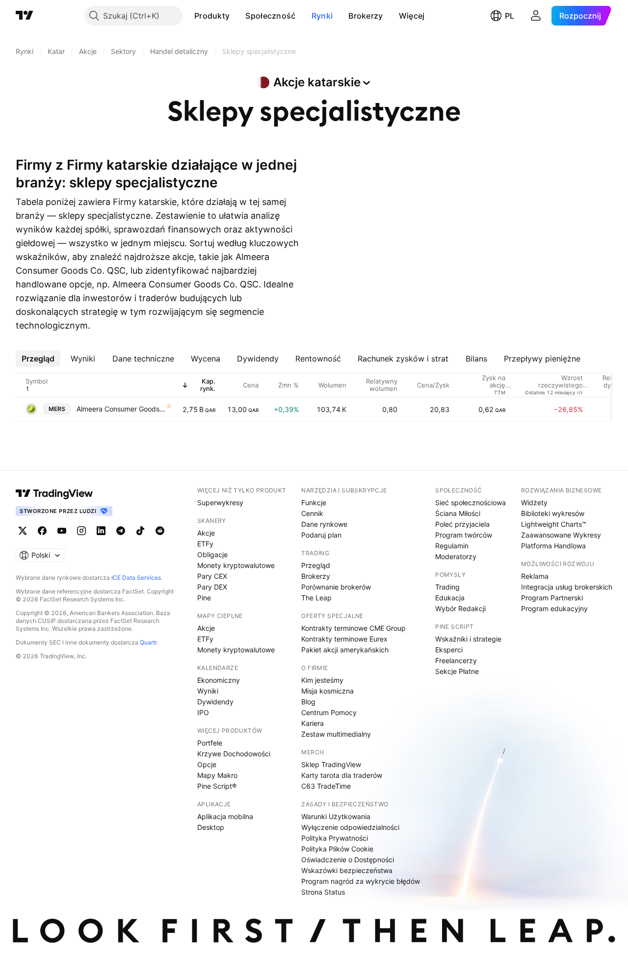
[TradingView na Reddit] (160, 531)
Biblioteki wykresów (552, 513)
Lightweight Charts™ (553, 524)
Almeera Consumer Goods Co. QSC (121, 409)
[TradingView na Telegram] (121, 531)
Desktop (210, 827)
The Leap (316, 597)
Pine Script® (216, 786)
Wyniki (207, 691)
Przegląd (315, 565)
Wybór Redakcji (460, 608)
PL (509, 16)
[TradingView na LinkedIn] (101, 531)
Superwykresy (220, 502)
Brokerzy (365, 16)
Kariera (312, 723)
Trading (447, 587)
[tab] (38, 358)
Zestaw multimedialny (336, 734)
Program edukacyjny (554, 608)
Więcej (412, 16)
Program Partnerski (552, 597)
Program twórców (463, 535)
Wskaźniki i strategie (468, 639)
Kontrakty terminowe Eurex (344, 639)
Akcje (206, 533)
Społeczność (270, 16)
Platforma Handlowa (553, 545)
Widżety (534, 502)
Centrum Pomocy (329, 712)
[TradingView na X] (22, 531)
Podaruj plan (321, 535)
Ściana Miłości (457, 513)
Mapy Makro (217, 775)
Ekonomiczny (218, 680)
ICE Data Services (136, 577)
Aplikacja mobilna (225, 816)
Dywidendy (215, 701)
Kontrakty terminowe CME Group (353, 628)
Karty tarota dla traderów (341, 775)
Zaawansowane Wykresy (561, 535)
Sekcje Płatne (457, 671)
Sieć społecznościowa (470, 502)
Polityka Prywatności (334, 838)
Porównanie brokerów (336, 587)
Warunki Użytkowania (335, 816)
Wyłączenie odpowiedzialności (350, 827)
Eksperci (449, 649)
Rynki (322, 16)
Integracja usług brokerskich (566, 587)
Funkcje (313, 502)
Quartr (148, 642)
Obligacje (212, 554)
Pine (204, 597)
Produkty (212, 16)
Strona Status (323, 892)
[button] (237, 16)
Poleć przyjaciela (462, 524)
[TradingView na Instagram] (81, 531)
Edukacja (450, 597)
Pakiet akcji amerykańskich (345, 649)
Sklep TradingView (331, 764)
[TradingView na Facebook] (42, 531)
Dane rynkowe (324, 524)
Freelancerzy (456, 660)
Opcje (206, 764)
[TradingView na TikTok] (140, 531)
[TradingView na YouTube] (62, 531)
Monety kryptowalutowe (236, 565)
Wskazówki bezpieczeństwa (346, 870)
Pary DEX (212, 587)
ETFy (205, 544)
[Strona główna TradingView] (24, 16)
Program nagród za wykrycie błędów (360, 881)
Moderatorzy (455, 556)
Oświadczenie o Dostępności (347, 859)
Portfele (209, 743)
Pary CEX (212, 576)
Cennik (312, 513)
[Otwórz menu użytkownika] (536, 16)
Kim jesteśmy (322, 680)
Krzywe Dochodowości (233, 753)
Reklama (535, 576)
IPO (203, 712)
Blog (308, 701)
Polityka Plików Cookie (337, 849)
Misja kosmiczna (327, 691)
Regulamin (452, 545)
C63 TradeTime (326, 786)
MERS (57, 408)
